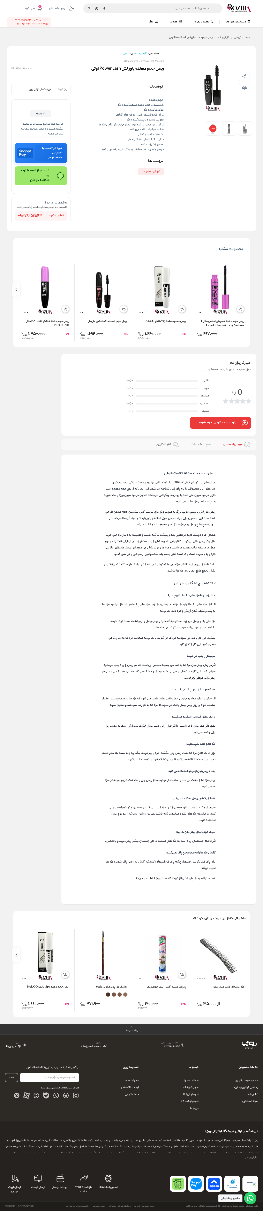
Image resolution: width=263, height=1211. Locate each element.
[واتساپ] (56, 1095)
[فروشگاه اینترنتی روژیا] (239, 8)
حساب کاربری (132, 1094)
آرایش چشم (223, 38)
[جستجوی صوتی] (104, 8)
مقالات (174, 22)
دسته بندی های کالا (236, 22)
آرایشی (237, 38)
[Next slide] (16, 289)
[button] (200, 312)
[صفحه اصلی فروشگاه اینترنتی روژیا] (249, 1045)
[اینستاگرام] (76, 1095)
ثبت (11, 1077)
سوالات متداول (250, 1101)
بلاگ (151, 22)
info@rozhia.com (91, 1047)
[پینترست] (16, 1095)
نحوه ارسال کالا (190, 1094)
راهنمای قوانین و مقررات (245, 1087)
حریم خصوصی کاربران (246, 1081)
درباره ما (194, 1108)
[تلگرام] (66, 1095)
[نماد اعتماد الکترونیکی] (250, 1184)
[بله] (46, 1095)
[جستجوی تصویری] (96, 8)
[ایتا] (36, 1095)
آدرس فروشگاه (190, 1087)
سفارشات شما (132, 1081)
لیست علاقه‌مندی (130, 1087)
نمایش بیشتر (252, 1158)
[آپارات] (26, 1095)
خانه (248, 38)
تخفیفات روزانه (202, 22)
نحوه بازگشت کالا (189, 1101)
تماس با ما (253, 1094)
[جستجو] (89, 8)
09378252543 (30, 216)
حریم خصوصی (98, 1206)
